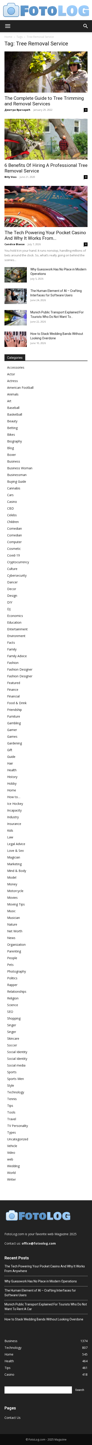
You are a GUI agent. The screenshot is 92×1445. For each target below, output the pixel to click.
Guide (11, 756)
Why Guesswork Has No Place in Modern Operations (40, 1281)
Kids (10, 830)
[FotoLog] (46, 10)
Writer (11, 1179)
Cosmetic (14, 548)
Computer (14, 542)
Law (10, 837)
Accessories (15, 367)
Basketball (14, 414)
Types (11, 1132)
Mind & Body (16, 871)
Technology (15, 1092)
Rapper (12, 985)
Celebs (12, 515)
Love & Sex (15, 850)
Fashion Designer (19, 669)
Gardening (14, 743)
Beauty (12, 421)
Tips (10, 1105)
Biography (14, 441)
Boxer (11, 455)
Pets (10, 965)
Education (14, 622)
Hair (10, 763)
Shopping (14, 1018)
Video (11, 1152)
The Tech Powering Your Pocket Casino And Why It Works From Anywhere (44, 1268)
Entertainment (17, 629)
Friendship (14, 710)
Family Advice (17, 656)
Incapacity (14, 810)
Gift (9, 750)
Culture (12, 569)
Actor (11, 374)
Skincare (13, 1038)
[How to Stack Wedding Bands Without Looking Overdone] (15, 339)
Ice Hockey (15, 803)
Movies (12, 897)
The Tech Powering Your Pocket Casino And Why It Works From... (45, 235)
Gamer (12, 730)
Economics (15, 616)
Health (12, 770)
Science (12, 1005)
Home (8, 37)
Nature (12, 924)
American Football (20, 387)
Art (9, 401)
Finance (12, 689)
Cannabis (13, 488)
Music (11, 911)
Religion (13, 998)
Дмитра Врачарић (17, 109)
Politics (12, 978)
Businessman (17, 475)
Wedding (13, 1166)
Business (13, 461)
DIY (9, 602)
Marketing (14, 864)
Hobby (12, 783)
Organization (16, 944)
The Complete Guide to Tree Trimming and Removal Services (44, 101)
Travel (11, 1119)
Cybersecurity (17, 575)
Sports (12, 1072)
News (11, 938)
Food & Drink (17, 703)
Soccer (12, 1045)
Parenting (14, 951)
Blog (10, 448)
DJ (8, 609)
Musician (13, 918)
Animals (13, 394)
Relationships (16, 991)
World (11, 1173)
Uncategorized (17, 1139)
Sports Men (15, 1079)
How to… (13, 797)
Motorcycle (15, 891)
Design (12, 595)
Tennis (12, 1099)
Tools (11, 1112)
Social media (16, 1065)
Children (13, 522)
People (12, 958)
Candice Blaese (14, 244)
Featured (13, 683)
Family (12, 649)
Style (10, 1085)
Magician (13, 857)
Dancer (12, 582)
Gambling (14, 723)
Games (12, 736)
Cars (10, 495)
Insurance (14, 824)
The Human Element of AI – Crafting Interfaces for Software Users (40, 1293)
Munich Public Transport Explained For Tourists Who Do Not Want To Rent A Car (45, 1307)
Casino (12, 501)
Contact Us (12, 1417)
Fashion (13, 663)
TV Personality (17, 1126)
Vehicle (12, 1146)
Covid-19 (13, 555)
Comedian (14, 528)
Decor (11, 589)
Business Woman (19, 468)
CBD (10, 508)
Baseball (13, 408)
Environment (16, 636)
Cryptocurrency (18, 562)
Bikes (11, 434)
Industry (13, 817)
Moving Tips (16, 904)
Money (12, 884)
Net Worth (14, 931)
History (12, 777)
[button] (7, 26)
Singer (11, 1025)
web (10, 1159)
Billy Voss (10, 176)
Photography (16, 971)
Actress (12, 381)
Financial (13, 696)
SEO (10, 1011)
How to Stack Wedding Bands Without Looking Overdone (43, 1319)
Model (11, 877)
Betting (12, 428)
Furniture (13, 716)
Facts (11, 642)
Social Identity (17, 1052)
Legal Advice (16, 844)
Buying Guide (16, 481)
